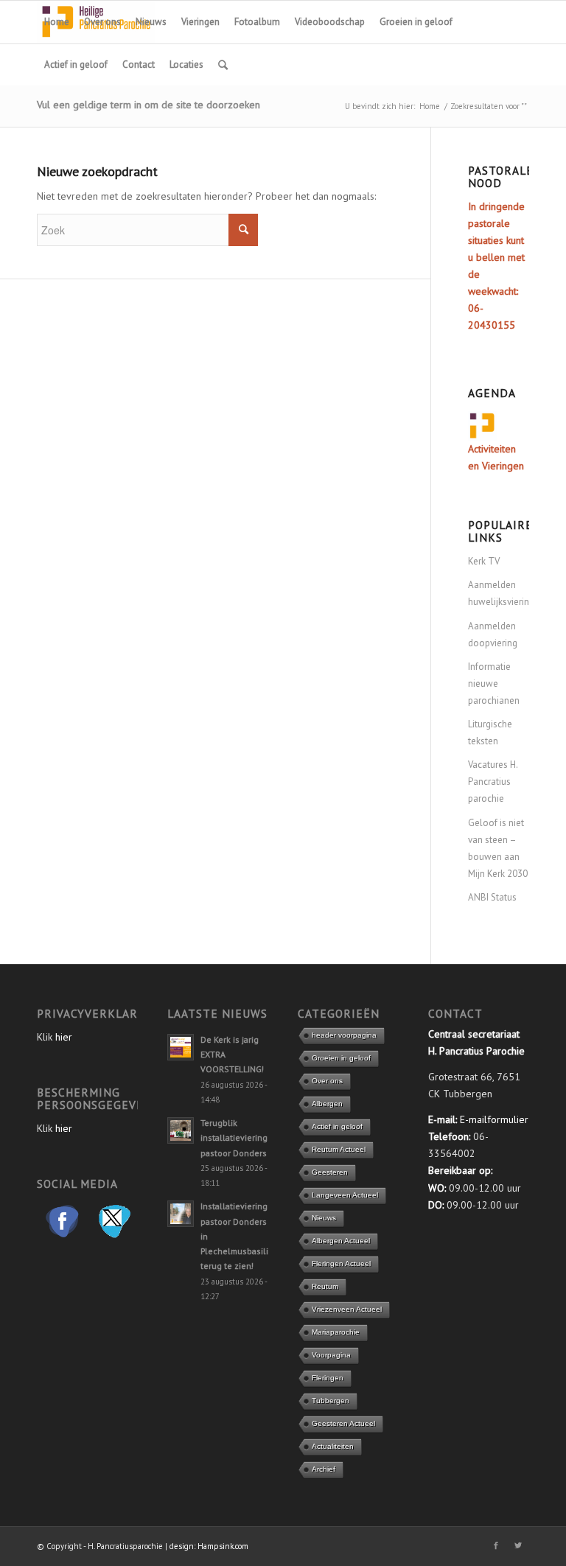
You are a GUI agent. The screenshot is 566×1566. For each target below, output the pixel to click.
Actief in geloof (337, 1126)
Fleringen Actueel (341, 1263)
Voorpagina (331, 1355)
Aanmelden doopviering (492, 634)
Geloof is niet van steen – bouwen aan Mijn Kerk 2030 (498, 848)
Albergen (327, 1104)
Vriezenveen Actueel (347, 1309)
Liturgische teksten (490, 732)
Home (429, 106)
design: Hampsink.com (209, 1546)
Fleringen (327, 1378)
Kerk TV (484, 561)
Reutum (325, 1286)
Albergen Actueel (341, 1241)
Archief (323, 1469)
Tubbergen (330, 1401)
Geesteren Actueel (343, 1423)
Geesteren (330, 1172)
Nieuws (324, 1218)
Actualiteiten (333, 1446)
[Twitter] (518, 1545)
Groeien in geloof (341, 1058)
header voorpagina (344, 1035)
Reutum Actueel (339, 1149)
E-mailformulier (494, 1119)
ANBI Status (492, 897)
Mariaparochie (336, 1332)
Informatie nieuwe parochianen (494, 683)
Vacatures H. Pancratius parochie (492, 781)
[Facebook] (496, 1545)
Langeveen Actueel (345, 1195)
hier (63, 1037)
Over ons (327, 1081)
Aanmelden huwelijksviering (498, 593)
